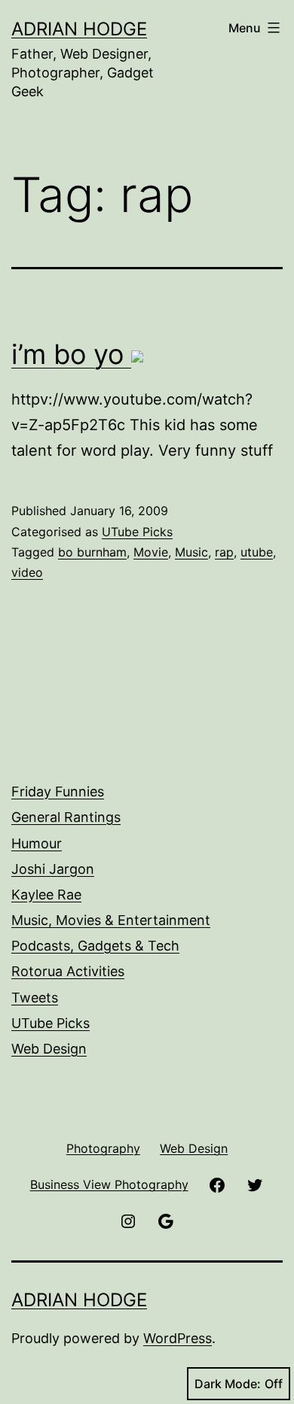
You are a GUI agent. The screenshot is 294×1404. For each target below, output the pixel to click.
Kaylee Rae (46, 894)
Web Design (49, 1049)
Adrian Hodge (79, 29)
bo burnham (92, 551)
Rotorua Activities (67, 971)
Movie (150, 551)
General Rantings (66, 817)
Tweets (34, 997)
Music (191, 551)
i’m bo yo (71, 354)
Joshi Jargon (52, 869)
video (27, 572)
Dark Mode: (227, 1383)
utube (256, 551)
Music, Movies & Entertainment (110, 920)
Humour (36, 843)
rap (224, 551)
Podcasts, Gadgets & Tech (95, 946)
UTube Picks (137, 531)
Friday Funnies (57, 791)
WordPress (177, 1338)
